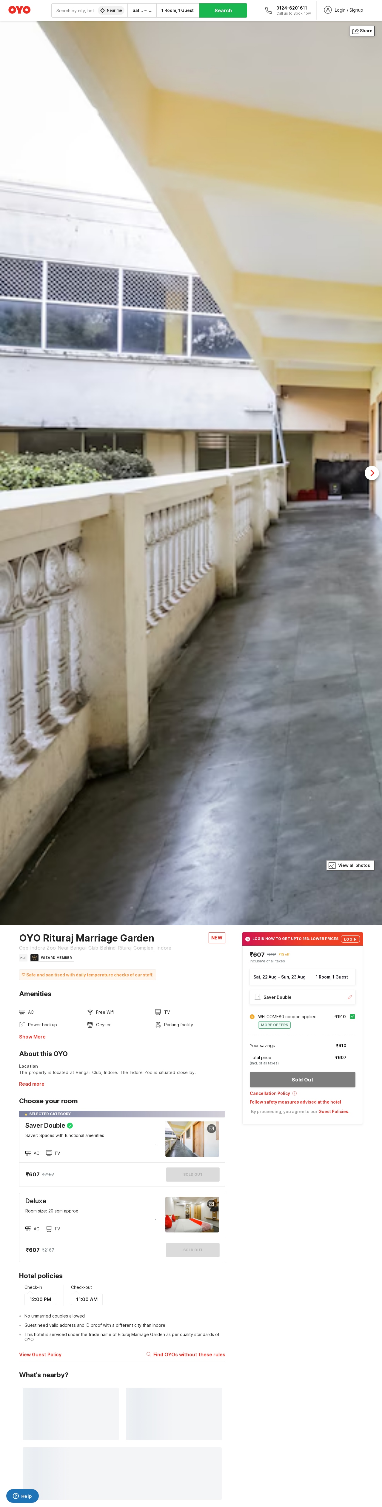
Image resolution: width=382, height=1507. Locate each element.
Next (372, 473)
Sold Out (193, 1250)
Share (366, 30)
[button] (302, 1095)
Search (223, 10)
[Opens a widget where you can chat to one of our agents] (22, 1496)
